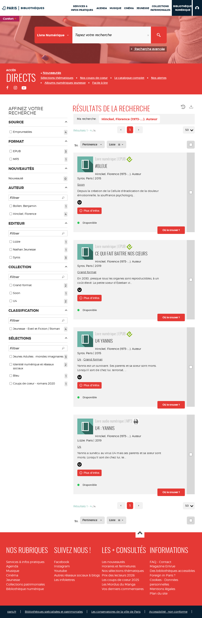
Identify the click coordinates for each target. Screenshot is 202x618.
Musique (12, 571)
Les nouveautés (113, 562)
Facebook (61, 562)
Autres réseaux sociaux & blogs (77, 575)
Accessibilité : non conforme (168, 611)
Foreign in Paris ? (162, 575)
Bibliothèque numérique (25, 589)
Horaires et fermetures (119, 566)
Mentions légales (162, 589)
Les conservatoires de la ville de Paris (115, 611)
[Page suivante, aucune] (139, 129)
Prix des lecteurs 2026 (118, 575)
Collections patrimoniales (25, 584)
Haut (140, 533)
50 (187, 130)
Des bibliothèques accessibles (172, 571)
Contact (165, 562)
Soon (81, 184)
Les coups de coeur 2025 (120, 580)
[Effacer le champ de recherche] (148, 35)
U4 (79, 359)
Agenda (12, 566)
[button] (197, 8)
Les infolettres (64, 580)
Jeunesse (13, 580)
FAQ (153, 562)
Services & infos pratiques (25, 562)
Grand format (86, 272)
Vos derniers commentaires (123, 589)
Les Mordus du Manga (118, 584)
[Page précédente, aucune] (121, 129)
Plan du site (158, 593)
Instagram (62, 566)
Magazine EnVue (162, 566)
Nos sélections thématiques (123, 571)
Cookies (156, 580)
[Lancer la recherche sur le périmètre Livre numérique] (159, 35)
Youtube (60, 571)
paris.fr (11, 611)
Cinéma (12, 575)
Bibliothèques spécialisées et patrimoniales (54, 611)
